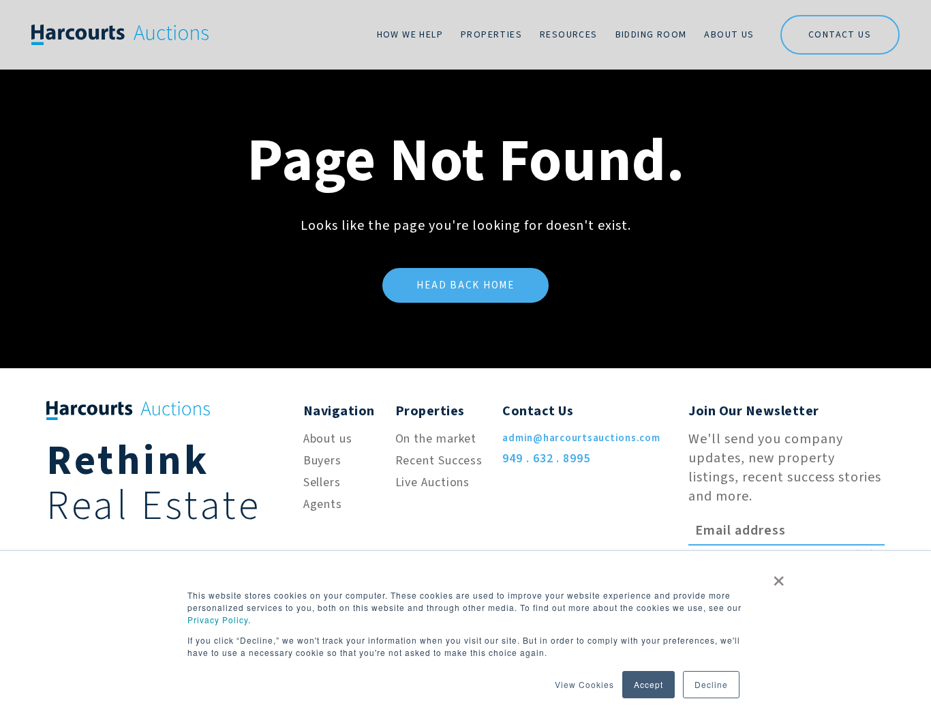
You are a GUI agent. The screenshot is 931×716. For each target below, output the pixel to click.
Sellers (322, 482)
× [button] (779, 576)
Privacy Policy (217, 619)
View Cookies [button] (584, 684)
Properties (491, 35)
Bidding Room (651, 35)
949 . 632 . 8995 (546, 458)
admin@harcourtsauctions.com (581, 438)
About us (327, 438)
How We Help (410, 35)
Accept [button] (648, 684)
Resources (569, 35)
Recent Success (439, 460)
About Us (729, 35)
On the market (436, 438)
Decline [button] (711, 684)
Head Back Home (465, 285)
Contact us (839, 35)
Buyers (322, 460)
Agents (322, 504)
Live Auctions (432, 482)
